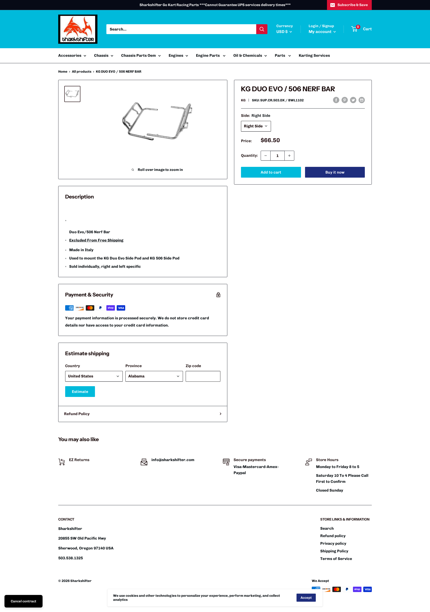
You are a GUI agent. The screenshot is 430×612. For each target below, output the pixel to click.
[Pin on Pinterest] (345, 99)
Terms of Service (336, 558)
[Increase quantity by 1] (289, 155)
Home (62, 72)
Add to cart (271, 172)
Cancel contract (23, 601)
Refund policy (333, 536)
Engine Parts (208, 55)
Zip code (193, 366)
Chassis (101, 55)
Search (327, 528)
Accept (306, 598)
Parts (280, 55)
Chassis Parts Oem (138, 55)
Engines (176, 55)
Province (133, 366)
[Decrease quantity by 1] (265, 155)
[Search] (261, 29)
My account (320, 31)
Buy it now (334, 172)
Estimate (80, 391)
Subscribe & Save (353, 5)
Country (72, 366)
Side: (255, 115)
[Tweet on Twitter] (353, 99)
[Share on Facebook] (336, 99)
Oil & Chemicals (247, 55)
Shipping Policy (334, 551)
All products (81, 72)
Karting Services (314, 55)
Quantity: (249, 155)
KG (243, 100)
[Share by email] (362, 99)
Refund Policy (77, 414)
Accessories (69, 55)
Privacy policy (333, 543)
